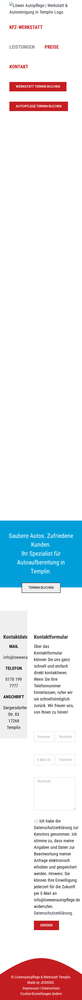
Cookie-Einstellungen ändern (41, 993)
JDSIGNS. (47, 982)
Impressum (31, 988)
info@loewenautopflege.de (26, 657)
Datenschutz (51, 988)
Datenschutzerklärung (53, 913)
